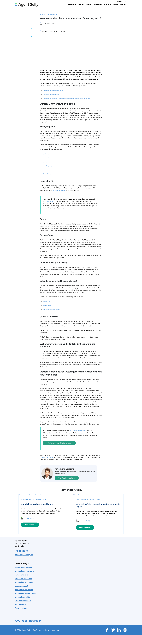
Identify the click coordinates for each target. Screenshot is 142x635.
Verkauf (42, 15)
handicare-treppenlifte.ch (51, 310)
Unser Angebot (21, 586)
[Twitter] (113, 630)
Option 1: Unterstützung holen (53, 91)
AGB (35, 630)
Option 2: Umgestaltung (51, 95)
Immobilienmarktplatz (24, 571)
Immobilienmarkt (40, 499)
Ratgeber (35, 621)
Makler (78, 499)
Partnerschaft (21, 604)
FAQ (17, 621)
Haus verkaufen (21, 575)
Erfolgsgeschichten (23, 600)
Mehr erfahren (30, 525)
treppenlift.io (47, 306)
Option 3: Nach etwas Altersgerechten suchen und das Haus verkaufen (66, 99)
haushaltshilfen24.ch (59, 190)
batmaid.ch (46, 158)
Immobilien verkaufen (24, 582)
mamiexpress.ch (48, 166)
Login (124, 1)
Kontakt (119, 1)
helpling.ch (46, 170)
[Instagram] (125, 630)
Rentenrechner (21, 608)
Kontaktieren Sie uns (46, 457)
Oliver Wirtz (30, 518)
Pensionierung (52, 15)
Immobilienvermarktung (25, 593)
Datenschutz (43, 630)
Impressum (55, 630)
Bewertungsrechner (23, 567)
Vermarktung (85, 499)
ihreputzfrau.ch (48, 174)
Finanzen (98, 499)
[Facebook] (107, 630)
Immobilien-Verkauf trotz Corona (37, 504)
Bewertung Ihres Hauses (78, 431)
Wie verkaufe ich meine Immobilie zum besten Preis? (98, 505)
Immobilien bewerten (24, 589)
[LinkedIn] (119, 630)
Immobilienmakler (22, 597)
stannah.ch (46, 302)
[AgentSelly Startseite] (26, 5)
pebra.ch (46, 162)
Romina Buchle (50, 24)
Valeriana (50, 201)
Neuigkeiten (30, 499)
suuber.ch (46, 154)
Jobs (25, 621)
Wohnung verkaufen (23, 578)
